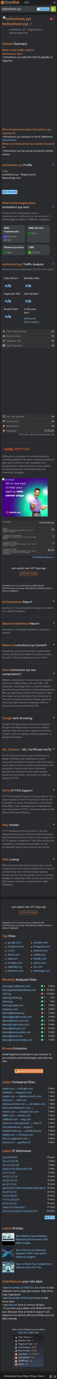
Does (28, 672)
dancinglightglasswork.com (17, 1017)
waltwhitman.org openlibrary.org (21, 1130)
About (41, 1376)
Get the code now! (28, 1332)
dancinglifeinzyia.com (14, 1028)
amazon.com (40, 950)
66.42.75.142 (9, 1184)
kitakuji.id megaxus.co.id (16, 1092)
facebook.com (16, 946)
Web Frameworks (11, 230)
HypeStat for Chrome (31, 1071)
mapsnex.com (10, 1009)
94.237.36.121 (9, 1192)
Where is (28, 645)
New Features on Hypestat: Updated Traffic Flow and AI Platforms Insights (31, 1254)
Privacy (33, 1376)
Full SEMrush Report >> (43, 557)
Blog (25, 1376)
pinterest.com (15, 970)
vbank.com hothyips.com (17, 1088)
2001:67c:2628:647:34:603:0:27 (19, 1211)
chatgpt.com (15, 962)
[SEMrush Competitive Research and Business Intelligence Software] (16, 449)
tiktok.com (13, 954)
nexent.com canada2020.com (20, 1111)
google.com (14, 942)
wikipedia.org (15, 966)
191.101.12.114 (9, 1176)
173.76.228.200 (10, 1199)
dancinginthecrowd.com (15, 1020)
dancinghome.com (12, 1036)
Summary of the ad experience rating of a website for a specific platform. (28, 610)
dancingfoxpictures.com (15, 1024)
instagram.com (41, 946)
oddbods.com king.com (16, 1119)
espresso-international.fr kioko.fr (21, 1123)
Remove (12, 1305)
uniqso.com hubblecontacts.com (21, 1096)
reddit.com (39, 954)
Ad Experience (28, 602)
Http (28, 825)
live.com (37, 966)
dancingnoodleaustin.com (16, 986)
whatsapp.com (41, 970)
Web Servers (36, 228)
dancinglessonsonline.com (16, 1032)
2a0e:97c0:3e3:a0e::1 (14, 1207)
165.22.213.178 (10, 1161)
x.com (11, 950)
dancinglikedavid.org (13, 1013)
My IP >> (49, 1217)
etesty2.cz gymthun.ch (16, 1142)
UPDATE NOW (28, 573)
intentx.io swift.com (14, 1100)
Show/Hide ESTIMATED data (24, 1287)
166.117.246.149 (10, 1165)
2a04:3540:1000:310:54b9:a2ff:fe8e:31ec (25, 1188)
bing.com (13, 958)
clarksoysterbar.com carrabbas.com (23, 1104)
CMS (31, 247)
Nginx (34, 233)
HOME (26, 2)
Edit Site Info (10, 192)
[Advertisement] (28, 96)
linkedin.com (40, 958)
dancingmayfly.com (12, 1005)
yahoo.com (39, 962)
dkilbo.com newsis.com (16, 1115)
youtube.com (40, 942)
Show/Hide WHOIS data (21, 1298)
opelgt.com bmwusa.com (17, 1134)
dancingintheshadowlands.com (19, 990)
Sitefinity (36, 252)
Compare (44, 9)
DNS (28, 859)
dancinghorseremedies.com (17, 1040)
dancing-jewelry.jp (12, 997)
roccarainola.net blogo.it (17, 1127)
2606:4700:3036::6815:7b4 (17, 1169)
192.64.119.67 (9, 140)
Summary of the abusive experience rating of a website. (26, 631)
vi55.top (6, 993)
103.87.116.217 (10, 1180)
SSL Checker (28, 749)
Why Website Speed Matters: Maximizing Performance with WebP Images (32, 1240)
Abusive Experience (28, 623)
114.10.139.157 (9, 1195)
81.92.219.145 (9, 1203)
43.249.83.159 (9, 1157)
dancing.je (7, 1001)
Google (28, 718)
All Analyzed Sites (12, 1376)
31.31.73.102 (8, 1172)
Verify (28, 790)
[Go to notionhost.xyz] (30, 24)
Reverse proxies (14, 247)
